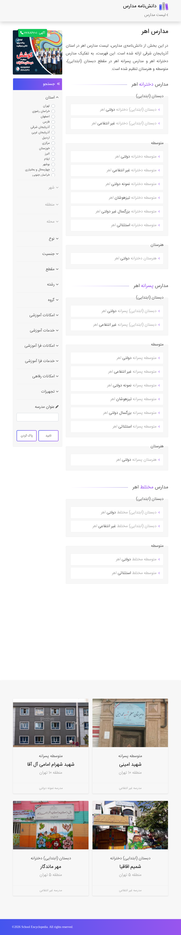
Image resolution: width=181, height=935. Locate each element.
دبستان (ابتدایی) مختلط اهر (129, 512)
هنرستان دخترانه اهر (136, 258)
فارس (46, 122)
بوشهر (46, 164)
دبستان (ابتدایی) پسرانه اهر (130, 311)
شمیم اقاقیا (130, 866)
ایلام (47, 159)
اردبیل (46, 138)
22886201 (34, 33)
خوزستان (44, 148)
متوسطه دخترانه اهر (136, 156)
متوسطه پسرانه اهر (137, 358)
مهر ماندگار (51, 866)
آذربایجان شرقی (40, 127)
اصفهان (45, 116)
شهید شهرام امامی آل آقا (50, 764)
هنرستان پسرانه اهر (137, 460)
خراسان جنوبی (41, 175)
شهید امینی (130, 764)
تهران (46, 106)
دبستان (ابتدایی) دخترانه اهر (129, 109)
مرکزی (46, 143)
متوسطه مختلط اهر (137, 559)
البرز (47, 153)
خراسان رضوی (41, 111)
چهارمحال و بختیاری (37, 169)
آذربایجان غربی (41, 132)
